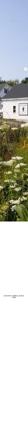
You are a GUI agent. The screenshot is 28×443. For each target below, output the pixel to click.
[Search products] (26, 69)
